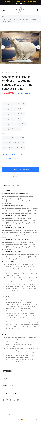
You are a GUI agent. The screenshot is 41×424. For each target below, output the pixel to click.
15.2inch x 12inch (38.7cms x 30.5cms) (13, 137)
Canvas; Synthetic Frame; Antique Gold (14, 104)
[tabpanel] (20, 47)
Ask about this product (11, 158)
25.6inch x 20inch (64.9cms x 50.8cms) (13, 147)
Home (2, 17)
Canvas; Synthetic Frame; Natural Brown (14, 124)
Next (38, 47)
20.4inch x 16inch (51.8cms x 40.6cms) (13, 142)
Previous (3, 47)
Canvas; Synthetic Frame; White (12, 129)
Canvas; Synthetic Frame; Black (11, 109)
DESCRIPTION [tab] (6, 185)
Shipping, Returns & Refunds (13, 155)
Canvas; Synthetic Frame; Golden (12, 119)
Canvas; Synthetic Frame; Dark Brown (13, 114)
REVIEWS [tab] (16, 185)
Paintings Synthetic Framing (19, 176)
